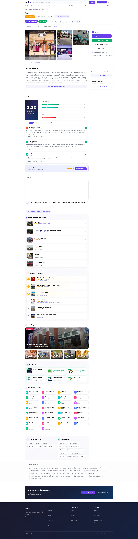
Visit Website (102, 48)
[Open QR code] (72, 21)
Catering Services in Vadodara (51, 471)
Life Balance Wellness (41, 443)
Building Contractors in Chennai (77, 467)
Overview (39, 26)
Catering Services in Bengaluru (92, 470)
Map (56, 26)
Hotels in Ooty (44, 470)
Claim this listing (102, 86)
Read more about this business (56, 86)
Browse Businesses (103, 492)
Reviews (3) (48, 26)
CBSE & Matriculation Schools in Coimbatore (38, 468)
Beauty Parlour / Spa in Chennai (78, 475)
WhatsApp (43, 21)
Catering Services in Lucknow (35, 473)
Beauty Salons (74, 520)
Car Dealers (73, 522)
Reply (42, 136)
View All (72, 527)
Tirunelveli (81, 456)
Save (78, 21)
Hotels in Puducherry (93, 468)
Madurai (80, 449)
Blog (83, 5)
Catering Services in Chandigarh (78, 473)
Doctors (72, 515)
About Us (96, 510)
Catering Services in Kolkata (65, 471)
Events (77, 5)
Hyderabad (50, 520)
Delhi (49, 522)
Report (35, 136)
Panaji (62, 449)
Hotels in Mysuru (84, 468)
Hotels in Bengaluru (33, 467)
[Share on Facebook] (63, 21)
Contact (95, 513)
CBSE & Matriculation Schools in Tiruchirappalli (66, 476)
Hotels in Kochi (49, 467)
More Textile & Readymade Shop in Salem (38, 211)
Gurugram (71, 456)
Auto (61, 5)
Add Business (102, 2)
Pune (62, 456)
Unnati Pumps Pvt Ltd (49, 446)
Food (26, 5)
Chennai (63, 443)
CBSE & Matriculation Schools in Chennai (57, 468)
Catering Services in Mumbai (49, 473)
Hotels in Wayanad (66, 467)
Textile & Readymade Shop (34, 9)
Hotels (30, 5)
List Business (97, 515)
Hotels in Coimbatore (90, 467)
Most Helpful (49, 122)
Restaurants (73, 513)
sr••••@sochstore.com (102, 44)
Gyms (72, 525)
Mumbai (49, 515)
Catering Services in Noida (52, 475)
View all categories (56, 433)
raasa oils (31, 446)
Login (111, 2)
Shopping (56, 5)
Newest (31, 122)
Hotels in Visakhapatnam (34, 470)
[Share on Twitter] (66, 21)
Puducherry (63, 453)
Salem (43, 9)
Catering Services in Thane (102, 471)
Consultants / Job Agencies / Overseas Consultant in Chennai (42, 476)
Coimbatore (74, 443)
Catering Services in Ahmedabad (63, 473)
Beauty (46, 5)
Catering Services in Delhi (89, 471)
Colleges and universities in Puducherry (37, 475)
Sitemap (96, 522)
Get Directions (53, 21)
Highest (36, 122)
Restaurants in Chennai (91, 473)
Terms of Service (98, 520)
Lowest (42, 122)
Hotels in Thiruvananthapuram (73, 468)
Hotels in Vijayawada (67, 470)
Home (50, 5)
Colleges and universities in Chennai (95, 476)
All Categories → (109, 5)
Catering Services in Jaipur (77, 471)
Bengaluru (63, 446)
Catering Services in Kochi (65, 475)
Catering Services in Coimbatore (55, 470)
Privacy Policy (97, 518)
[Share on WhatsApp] (60, 21)
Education (40, 5)
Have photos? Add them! (34, 62)
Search (92, 2)
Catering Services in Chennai (79, 470)
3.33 (30, 16)
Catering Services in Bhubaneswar (36, 471)
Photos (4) (30, 26)
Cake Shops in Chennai (82, 476)
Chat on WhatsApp (103, 40)
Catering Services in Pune (91, 475)
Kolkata (70, 449)
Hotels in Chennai (57, 467)
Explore (87, 5)
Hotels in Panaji (42, 467)
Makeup (31, 443)
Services (65, 5)
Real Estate (71, 5)
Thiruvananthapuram (77, 453)
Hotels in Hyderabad (100, 467)
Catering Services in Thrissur (35, 478)
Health (35, 5)
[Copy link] (69, 21)
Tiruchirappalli (75, 446)
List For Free (88, 492)
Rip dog (39, 446)
